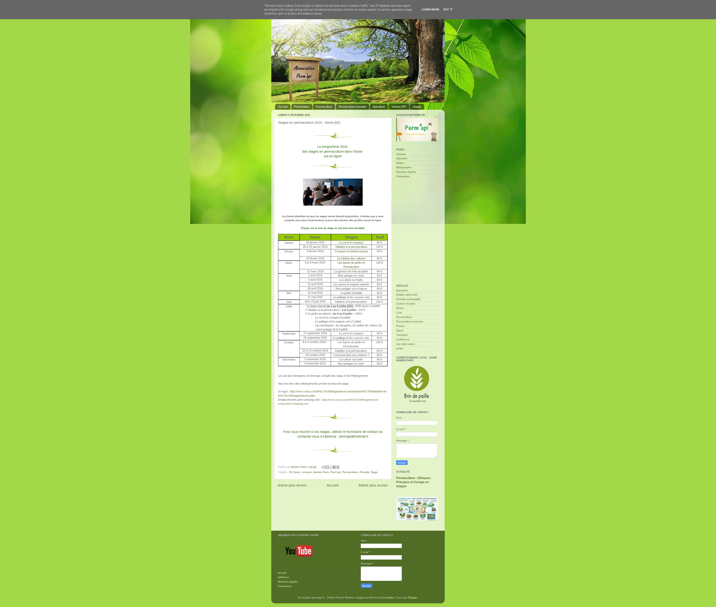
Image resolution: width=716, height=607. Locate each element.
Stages (417, 106)
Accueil (283, 106)
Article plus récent (292, 485)
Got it (448, 9)
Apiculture (379, 106)
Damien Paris (321, 472)
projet (399, 348)
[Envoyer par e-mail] (324, 467)
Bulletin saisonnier (407, 294)
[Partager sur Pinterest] (338, 467)
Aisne (296, 472)
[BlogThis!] (327, 467)
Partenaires (403, 176)
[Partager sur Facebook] (334, 467)
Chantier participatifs (408, 299)
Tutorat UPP (398, 106)
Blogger (412, 597)
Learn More (430, 9)
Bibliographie (404, 167)
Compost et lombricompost (351, 251)
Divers (400, 308)
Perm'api (335, 472)
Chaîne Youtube (405, 303)
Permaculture (324, 106)
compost (307, 472)
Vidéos (400, 163)
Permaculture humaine (352, 106)
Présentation (301, 106)
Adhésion (401, 158)
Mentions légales (406, 172)
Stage (374, 472)
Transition (402, 335)
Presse (400, 326)
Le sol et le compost (351, 242)
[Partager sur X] (331, 467)
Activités (401, 154)
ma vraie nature (405, 344)
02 (290, 472)
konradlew (388, 597)
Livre (399, 312)
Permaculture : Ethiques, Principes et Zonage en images (413, 482)
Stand (399, 330)
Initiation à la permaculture (351, 246)
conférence (402, 339)
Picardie (364, 472)
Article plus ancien (373, 485)
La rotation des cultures (351, 258)
